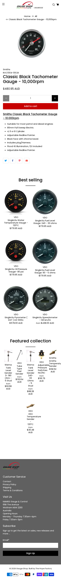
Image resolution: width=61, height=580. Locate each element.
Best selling (30, 180)
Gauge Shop (22, 568)
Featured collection (30, 341)
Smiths (6, 69)
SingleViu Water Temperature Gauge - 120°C (16, 223)
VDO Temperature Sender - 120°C (30, 419)
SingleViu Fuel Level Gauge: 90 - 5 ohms (44, 271)
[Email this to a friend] (26, 160)
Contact (7, 481)
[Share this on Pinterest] (19, 160)
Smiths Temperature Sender (52, 363)
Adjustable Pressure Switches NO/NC (41, 369)
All (36, 16)
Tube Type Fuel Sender (19, 370)
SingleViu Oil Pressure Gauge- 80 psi (16, 270)
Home (27, 16)
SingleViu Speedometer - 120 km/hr (44, 318)
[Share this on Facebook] (12, 160)
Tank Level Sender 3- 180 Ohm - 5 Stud (8, 374)
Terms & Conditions (13, 490)
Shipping (7, 487)
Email (6, 540)
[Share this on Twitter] (5, 160)
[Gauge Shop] (30, 5)
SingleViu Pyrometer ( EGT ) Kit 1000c (16, 318)
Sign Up (30, 553)
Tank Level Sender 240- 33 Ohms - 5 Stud (30, 376)
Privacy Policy (9, 484)
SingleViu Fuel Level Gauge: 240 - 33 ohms (45, 221)
